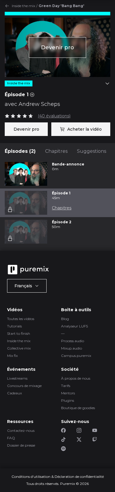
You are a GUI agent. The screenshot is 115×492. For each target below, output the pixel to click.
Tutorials (14, 326)
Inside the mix (23, 6)
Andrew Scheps (39, 104)
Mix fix (12, 355)
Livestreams (17, 378)
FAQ (11, 438)
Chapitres (56, 151)
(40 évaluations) (54, 116)
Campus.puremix (76, 355)
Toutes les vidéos (20, 318)
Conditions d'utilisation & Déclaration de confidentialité (58, 476)
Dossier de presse (21, 445)
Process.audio (72, 341)
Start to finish (18, 333)
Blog (65, 318)
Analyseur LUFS (74, 326)
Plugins (67, 400)
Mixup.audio (71, 348)
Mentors (68, 393)
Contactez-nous (20, 430)
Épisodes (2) (20, 151)
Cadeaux (14, 393)
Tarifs (65, 385)
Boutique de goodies (78, 408)
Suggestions (91, 151)
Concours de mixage (24, 385)
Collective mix (19, 348)
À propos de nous (75, 378)
